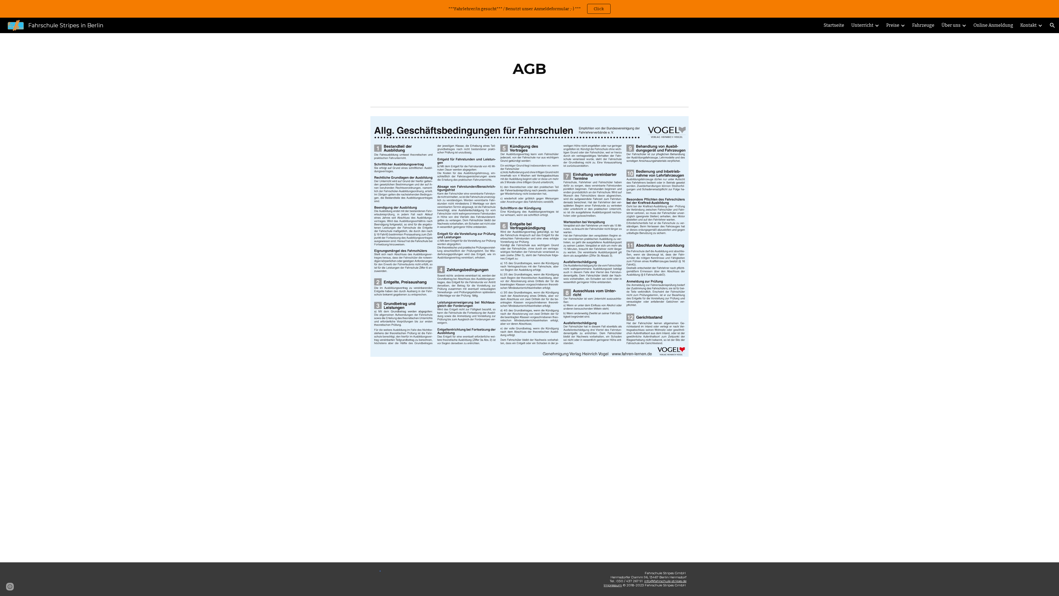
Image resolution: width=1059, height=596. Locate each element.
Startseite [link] (834, 25)
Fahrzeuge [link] (923, 25)
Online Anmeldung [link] (993, 25)
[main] (529, 69)
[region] (529, 9)
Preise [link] (892, 25)
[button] (1052, 25)
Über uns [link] (951, 25)
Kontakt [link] (1028, 25)
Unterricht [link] (862, 25)
